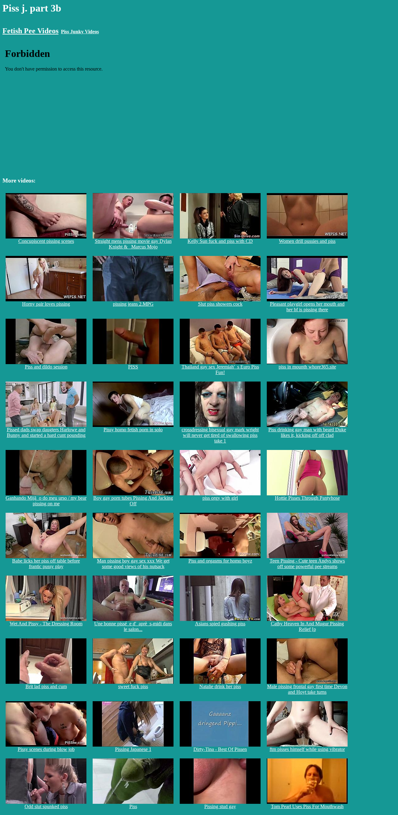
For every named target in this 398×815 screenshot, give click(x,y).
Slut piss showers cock (220, 304)
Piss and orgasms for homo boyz (220, 560)
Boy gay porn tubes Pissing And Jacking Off (133, 500)
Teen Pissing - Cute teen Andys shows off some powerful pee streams (307, 563)
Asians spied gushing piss (220, 623)
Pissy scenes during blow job (46, 749)
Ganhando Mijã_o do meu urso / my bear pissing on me (46, 500)
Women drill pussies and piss (307, 241)
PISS (133, 366)
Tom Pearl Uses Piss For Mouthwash (307, 806)
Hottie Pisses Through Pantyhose (307, 498)
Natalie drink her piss (220, 686)
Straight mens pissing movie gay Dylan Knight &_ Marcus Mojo (133, 243)
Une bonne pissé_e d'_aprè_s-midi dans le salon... (133, 626)
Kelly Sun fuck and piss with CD (220, 241)
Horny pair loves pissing (46, 304)
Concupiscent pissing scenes (46, 241)
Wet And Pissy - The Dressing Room (46, 623)
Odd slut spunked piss (46, 806)
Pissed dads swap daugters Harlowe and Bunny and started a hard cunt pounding (46, 432)
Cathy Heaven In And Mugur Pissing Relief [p (307, 626)
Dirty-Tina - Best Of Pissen (220, 749)
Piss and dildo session (46, 366)
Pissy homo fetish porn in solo (133, 429)
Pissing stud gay (220, 806)
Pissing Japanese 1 (133, 749)
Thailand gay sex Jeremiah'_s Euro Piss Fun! (220, 369)
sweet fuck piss (133, 686)
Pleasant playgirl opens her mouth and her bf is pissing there (307, 306)
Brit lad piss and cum (46, 686)
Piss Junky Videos (80, 31)
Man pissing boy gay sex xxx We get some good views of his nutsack (133, 563)
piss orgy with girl (220, 498)
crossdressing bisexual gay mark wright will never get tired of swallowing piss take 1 (220, 435)
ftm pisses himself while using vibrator (307, 749)
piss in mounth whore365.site (307, 366)
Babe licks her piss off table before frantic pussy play (46, 563)
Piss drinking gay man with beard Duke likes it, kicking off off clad (307, 432)
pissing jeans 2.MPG (133, 304)
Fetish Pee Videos (30, 31)
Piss (133, 806)
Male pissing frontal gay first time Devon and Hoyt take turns (307, 689)
